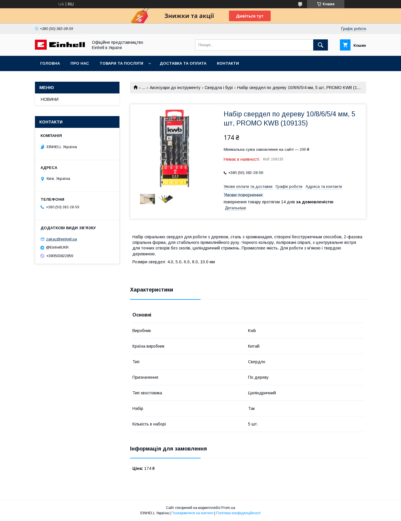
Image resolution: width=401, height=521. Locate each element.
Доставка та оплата (183, 63)
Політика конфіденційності (238, 513)
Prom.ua (228, 508)
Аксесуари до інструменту (175, 87)
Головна (50, 63)
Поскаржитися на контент (192, 513)
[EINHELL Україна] (60, 48)
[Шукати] (320, 45)
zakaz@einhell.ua (61, 239)
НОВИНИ (49, 99)
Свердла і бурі (219, 87)
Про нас (79, 63)
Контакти (228, 63)
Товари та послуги (121, 63)
